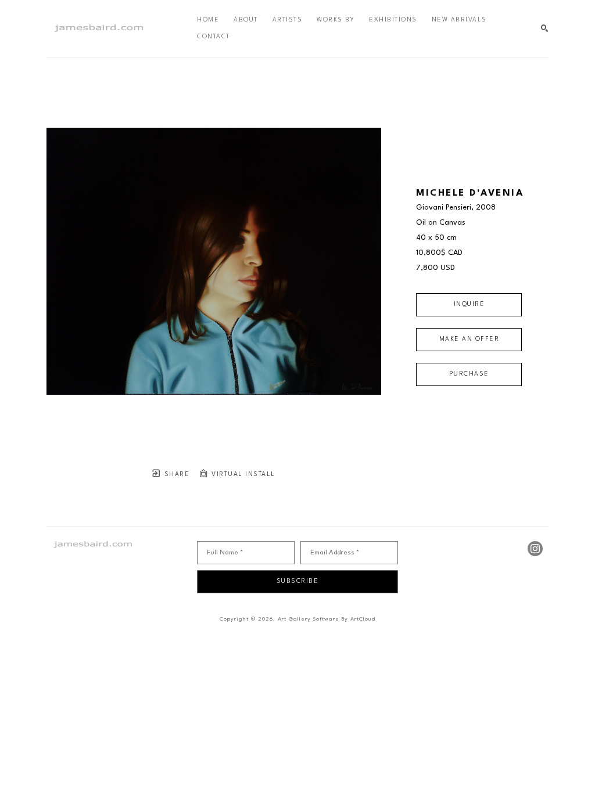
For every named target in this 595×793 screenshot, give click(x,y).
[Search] (545, 29)
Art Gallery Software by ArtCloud (326, 619)
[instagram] (535, 548)
